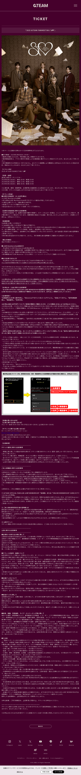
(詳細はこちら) (72, 768)
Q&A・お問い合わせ (44, 758)
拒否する (20, 772)
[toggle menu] (75, 5)
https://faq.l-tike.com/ (10, 433)
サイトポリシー (21, 758)
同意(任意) (46, 772)
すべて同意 (58, 772)
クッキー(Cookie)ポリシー (57, 758)
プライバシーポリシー (31, 758)
